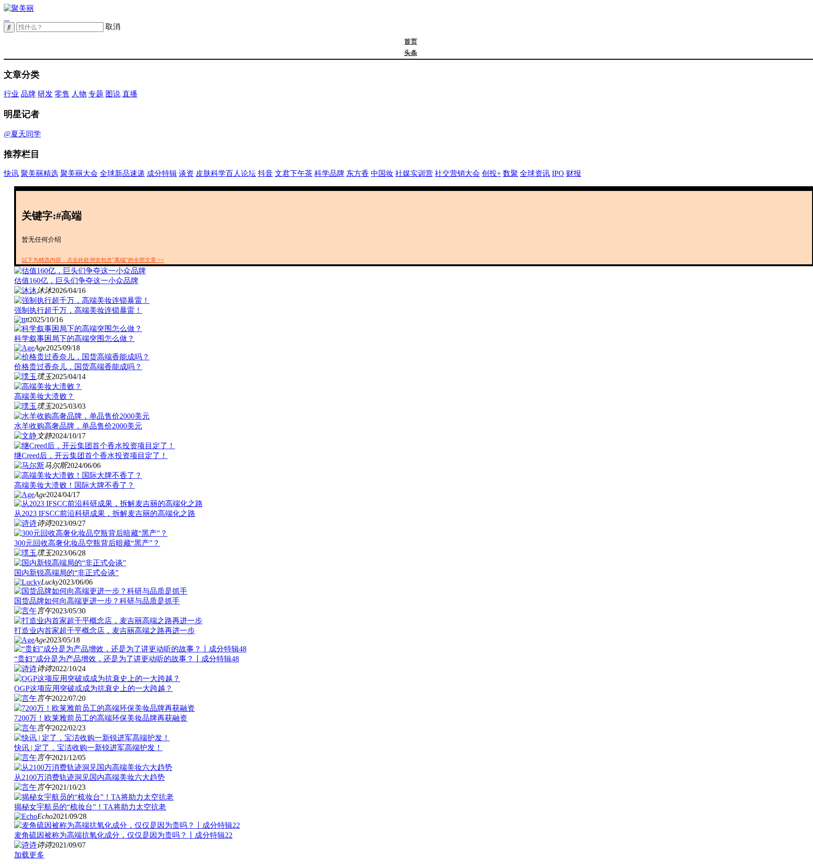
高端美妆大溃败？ (44, 396)
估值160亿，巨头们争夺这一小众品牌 (76, 281)
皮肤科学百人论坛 (226, 173)
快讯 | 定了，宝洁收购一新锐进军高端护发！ (88, 748)
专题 (96, 94)
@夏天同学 (22, 134)
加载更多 (29, 855)
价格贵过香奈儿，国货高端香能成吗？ (78, 367)
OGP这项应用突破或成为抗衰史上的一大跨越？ (93, 688)
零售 (62, 94)
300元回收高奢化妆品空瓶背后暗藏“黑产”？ (87, 543)
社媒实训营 (414, 173)
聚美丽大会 (79, 173)
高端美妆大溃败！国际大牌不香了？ (74, 485)
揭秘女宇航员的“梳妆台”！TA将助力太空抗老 (90, 807)
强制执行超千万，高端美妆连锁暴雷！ (78, 310)
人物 (79, 94)
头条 (410, 52)
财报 (573, 173)
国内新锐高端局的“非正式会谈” (66, 573)
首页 (410, 41)
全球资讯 (535, 173)
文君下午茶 (293, 173)
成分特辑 (162, 173)
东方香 (357, 173)
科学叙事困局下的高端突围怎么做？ (74, 338)
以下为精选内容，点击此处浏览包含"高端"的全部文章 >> (93, 260)
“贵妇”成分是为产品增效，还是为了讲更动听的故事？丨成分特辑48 (126, 659)
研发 (45, 94)
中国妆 (382, 173)
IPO (558, 173)
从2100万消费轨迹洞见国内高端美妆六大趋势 (89, 777)
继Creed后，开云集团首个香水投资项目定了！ (90, 456)
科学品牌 (329, 173)
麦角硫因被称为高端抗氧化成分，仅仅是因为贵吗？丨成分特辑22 (123, 835)
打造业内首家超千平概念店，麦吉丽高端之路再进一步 (104, 630)
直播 (129, 94)
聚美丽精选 (39, 173)
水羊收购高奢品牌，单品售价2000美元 (78, 426)
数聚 (510, 173)
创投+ (491, 173)
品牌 (28, 94)
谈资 (186, 173)
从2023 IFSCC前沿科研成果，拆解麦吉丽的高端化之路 (104, 513)
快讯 (11, 173)
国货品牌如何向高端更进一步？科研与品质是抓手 (97, 601)
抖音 (265, 173)
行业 (11, 94)
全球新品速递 (122, 173)
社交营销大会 (457, 173)
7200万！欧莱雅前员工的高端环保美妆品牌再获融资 (100, 718)
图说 (112, 94)
